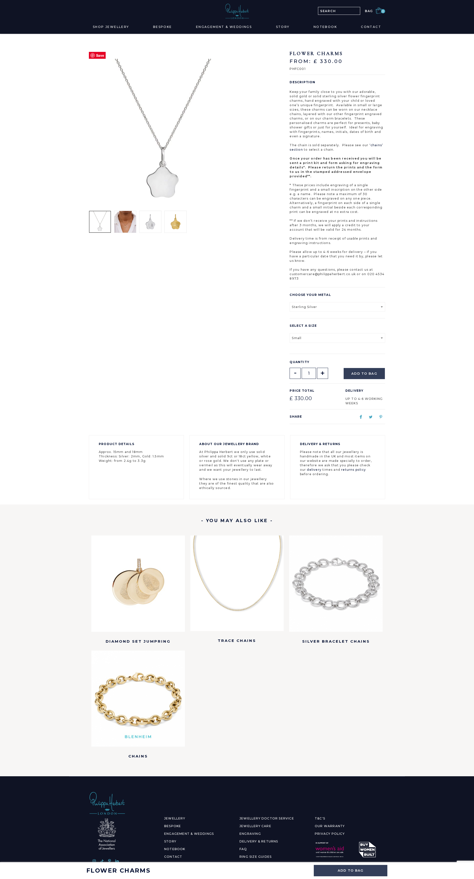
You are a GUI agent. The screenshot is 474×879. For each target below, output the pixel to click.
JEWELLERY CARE (255, 826)
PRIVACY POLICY (330, 834)
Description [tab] (302, 82)
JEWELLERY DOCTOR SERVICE (266, 818)
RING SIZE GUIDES (255, 857)
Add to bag (364, 373)
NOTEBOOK (174, 849)
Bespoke (162, 27)
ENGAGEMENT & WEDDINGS (189, 834)
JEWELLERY (174, 818)
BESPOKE (172, 826)
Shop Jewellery (111, 27)
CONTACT (173, 857)
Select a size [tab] (303, 325)
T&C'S (320, 818)
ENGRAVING (250, 834)
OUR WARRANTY (330, 826)
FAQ (243, 849)
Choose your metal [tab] (310, 295)
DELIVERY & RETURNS (258, 841)
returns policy (353, 469)
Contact (371, 27)
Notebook (325, 27)
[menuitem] (111, 27)
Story (283, 27)
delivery (314, 469)
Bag (373, 11)
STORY (170, 841)
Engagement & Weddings (224, 27)
